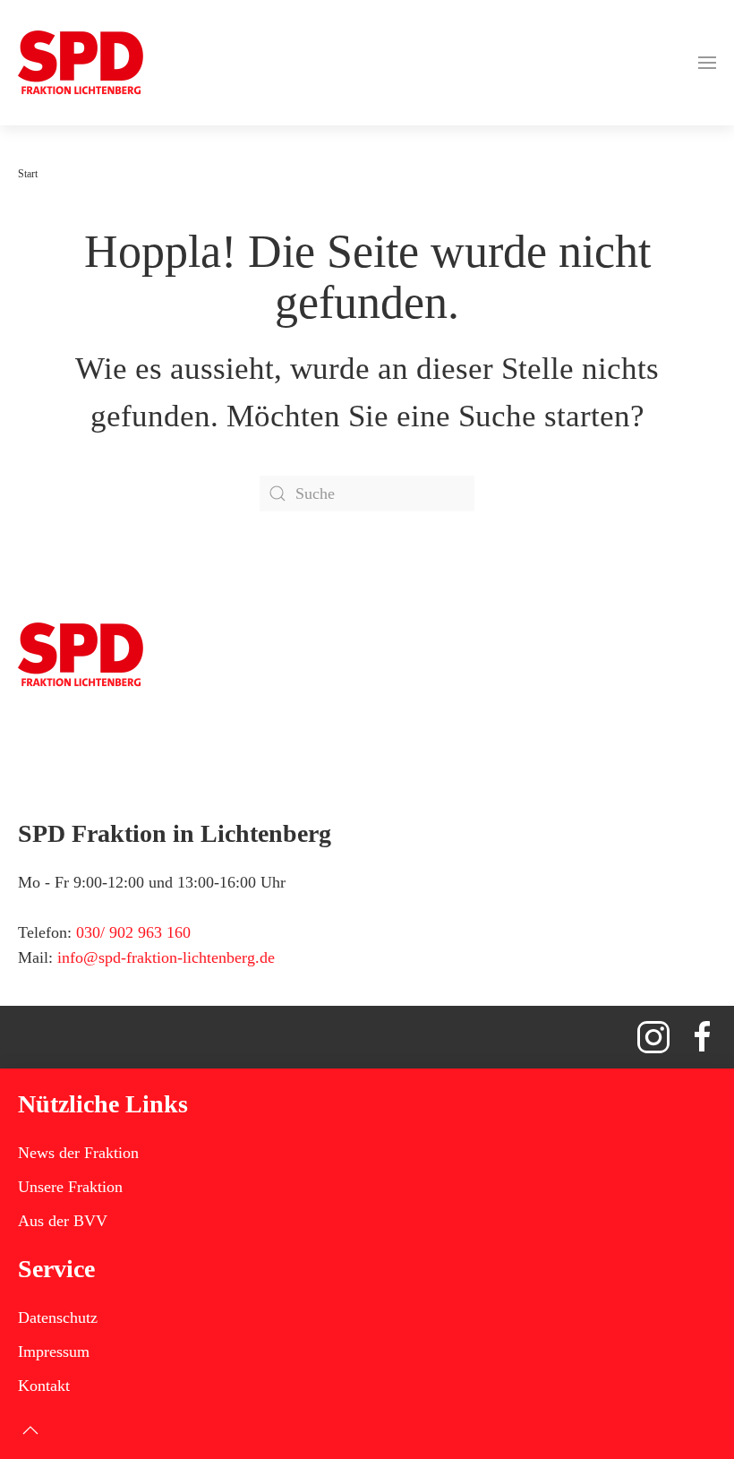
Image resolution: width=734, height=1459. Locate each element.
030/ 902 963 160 (133, 932)
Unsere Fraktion (70, 1187)
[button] (707, 62)
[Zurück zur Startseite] (80, 62)
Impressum (54, 1351)
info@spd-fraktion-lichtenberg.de (166, 957)
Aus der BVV (62, 1221)
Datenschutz (58, 1317)
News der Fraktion (78, 1153)
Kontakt (44, 1386)
